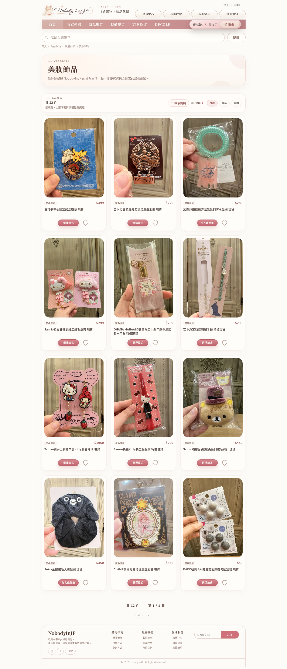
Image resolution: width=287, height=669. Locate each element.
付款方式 (117, 643)
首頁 (52, 24)
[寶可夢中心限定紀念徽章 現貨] (74, 157)
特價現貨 (118, 24)
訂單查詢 (177, 643)
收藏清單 (177, 647)
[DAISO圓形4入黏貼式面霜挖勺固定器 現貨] (213, 517)
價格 (236, 103)
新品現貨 (96, 24)
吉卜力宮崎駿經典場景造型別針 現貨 (138, 209)
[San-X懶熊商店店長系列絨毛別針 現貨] (213, 397)
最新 (224, 103)
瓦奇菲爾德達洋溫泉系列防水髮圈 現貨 (208, 209)
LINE (70, 651)
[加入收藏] (85, 223)
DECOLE (162, 24)
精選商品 (70, 46)
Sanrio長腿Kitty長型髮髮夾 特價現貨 (138, 449)
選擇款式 (68, 223)
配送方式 (117, 647)
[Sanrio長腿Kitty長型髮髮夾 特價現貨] (143, 397)
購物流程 (117, 638)
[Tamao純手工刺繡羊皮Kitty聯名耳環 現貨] (74, 397)
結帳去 (229, 24)
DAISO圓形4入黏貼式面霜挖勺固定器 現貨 (211, 569)
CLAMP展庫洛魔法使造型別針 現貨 (137, 569)
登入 (226, 5)
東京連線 (74, 24)
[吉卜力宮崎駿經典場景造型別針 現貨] (143, 157)
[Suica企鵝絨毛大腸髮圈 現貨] (74, 517)
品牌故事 (147, 638)
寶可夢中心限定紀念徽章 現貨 (64, 209)
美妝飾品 (84, 46)
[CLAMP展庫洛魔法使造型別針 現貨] (143, 517)
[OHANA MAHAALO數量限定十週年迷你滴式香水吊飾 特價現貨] (143, 278)
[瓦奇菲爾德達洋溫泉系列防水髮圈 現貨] (213, 157)
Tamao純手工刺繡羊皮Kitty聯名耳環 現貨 (72, 449)
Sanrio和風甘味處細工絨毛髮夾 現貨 (68, 329)
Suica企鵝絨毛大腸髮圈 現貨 (63, 569)
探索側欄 (180, 103)
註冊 (237, 5)
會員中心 (177, 638)
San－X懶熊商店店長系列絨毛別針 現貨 (209, 449)
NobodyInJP (62, 633)
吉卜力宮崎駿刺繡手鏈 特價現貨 (204, 329)
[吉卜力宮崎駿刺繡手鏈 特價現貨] (213, 278)
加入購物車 (207, 223)
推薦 (212, 103)
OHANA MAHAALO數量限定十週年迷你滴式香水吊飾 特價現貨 (142, 331)
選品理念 (147, 643)
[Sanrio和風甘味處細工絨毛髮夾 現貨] (74, 278)
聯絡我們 (147, 647)
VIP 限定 (139, 24)
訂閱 (230, 634)
